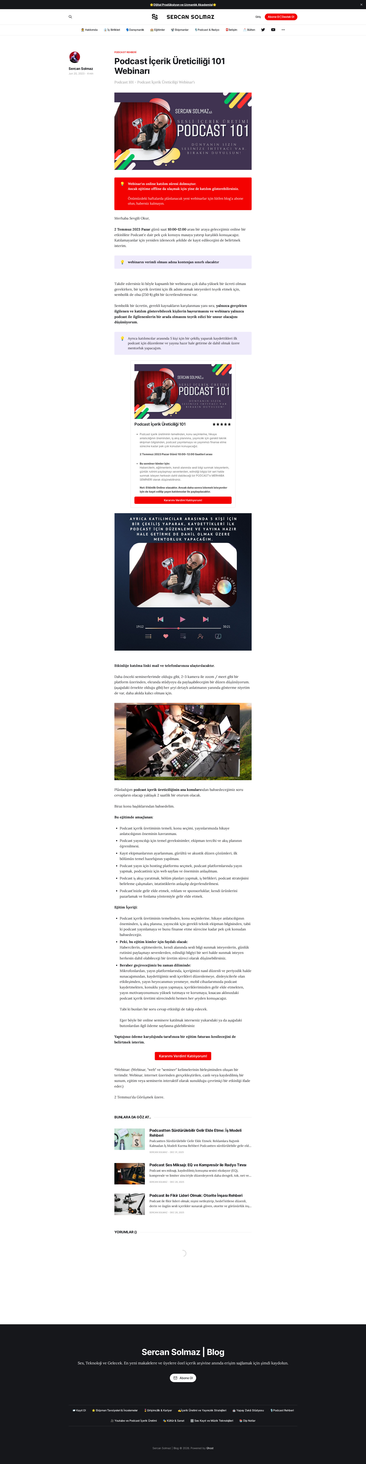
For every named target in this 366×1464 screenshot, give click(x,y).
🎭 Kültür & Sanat (173, 1420)
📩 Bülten (249, 29)
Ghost (210, 1448)
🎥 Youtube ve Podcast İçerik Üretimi (134, 1420)
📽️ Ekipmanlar (179, 29)
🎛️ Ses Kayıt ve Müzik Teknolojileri (211, 1420)
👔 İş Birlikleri (112, 29)
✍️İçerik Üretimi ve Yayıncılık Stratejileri (202, 1410)
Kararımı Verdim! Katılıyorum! (183, 1056)
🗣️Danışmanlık (135, 29)
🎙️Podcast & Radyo (206, 29)
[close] (361, 5)
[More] (283, 30)
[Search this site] (70, 17)
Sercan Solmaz (81, 69)
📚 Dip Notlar (247, 1420)
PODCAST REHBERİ (125, 52)
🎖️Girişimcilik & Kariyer (158, 1410)
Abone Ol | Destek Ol (281, 16)
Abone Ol (186, 1378)
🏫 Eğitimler (157, 29)
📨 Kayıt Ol (79, 1410)
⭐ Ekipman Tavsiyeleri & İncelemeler (115, 1410)
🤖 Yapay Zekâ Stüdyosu (248, 1410)
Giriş (258, 16)
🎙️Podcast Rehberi (282, 1410)
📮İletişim (231, 29)
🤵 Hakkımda (89, 29)
